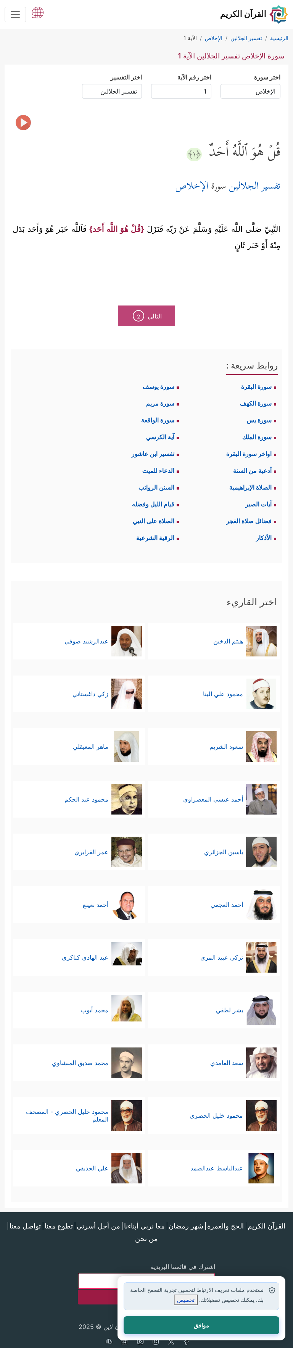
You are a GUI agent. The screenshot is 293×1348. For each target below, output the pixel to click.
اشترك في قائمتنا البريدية (183, 1266)
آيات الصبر (258, 504)
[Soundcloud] (108, 1342)
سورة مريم (160, 403)
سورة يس (259, 420)
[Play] (23, 122)
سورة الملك (257, 437)
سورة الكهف (256, 403)
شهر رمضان (186, 1226)
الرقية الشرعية (155, 537)
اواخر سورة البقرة (249, 453)
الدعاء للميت (158, 470)
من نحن (146, 1239)
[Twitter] (171, 1342)
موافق (201, 1325)
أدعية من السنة (252, 470)
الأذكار (264, 537)
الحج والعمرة (225, 1226)
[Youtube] (140, 1342)
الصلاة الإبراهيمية (250, 487)
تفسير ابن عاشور (153, 453)
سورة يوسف (158, 386)
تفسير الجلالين (254, 187)
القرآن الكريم (266, 1226)
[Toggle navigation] (15, 14)
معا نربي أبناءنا (144, 1226)
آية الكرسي (160, 437)
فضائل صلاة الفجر (249, 521)
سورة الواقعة (157, 420)
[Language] (37, 12)
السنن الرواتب (156, 487)
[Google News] (124, 1342)
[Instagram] (155, 1342)
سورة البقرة (256, 386)
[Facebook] (187, 1342)
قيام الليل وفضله (153, 504)
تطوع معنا (59, 1226)
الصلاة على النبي (153, 521)
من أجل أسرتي (98, 1226)
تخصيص (186, 1299)
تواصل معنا (25, 1226)
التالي (149, 316)
